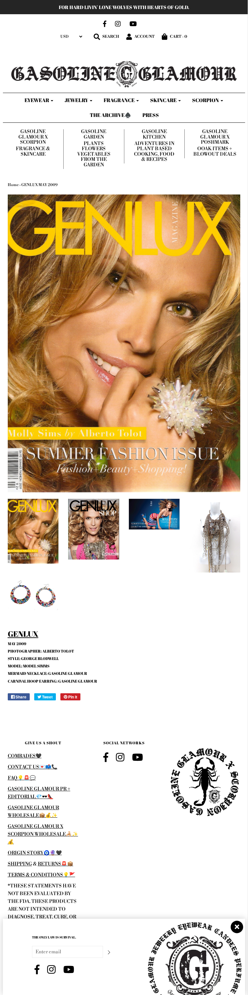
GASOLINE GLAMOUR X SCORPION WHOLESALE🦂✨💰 (43, 834)
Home (13, 185)
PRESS (150, 115)
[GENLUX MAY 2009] (33, 531)
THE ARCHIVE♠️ (110, 115)
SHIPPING (20, 864)
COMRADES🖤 (25, 756)
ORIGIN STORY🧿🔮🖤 (35, 853)
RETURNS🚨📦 (55, 864)
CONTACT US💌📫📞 (32, 767)
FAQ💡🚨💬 (22, 778)
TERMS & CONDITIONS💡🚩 (41, 875)
